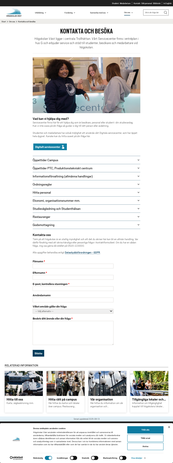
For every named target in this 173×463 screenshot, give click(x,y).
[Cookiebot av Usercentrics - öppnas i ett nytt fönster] (16, 458)
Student (115, 3)
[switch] (73, 458)
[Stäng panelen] (169, 427)
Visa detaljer (136, 458)
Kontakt (137, 3)
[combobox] (155, 12)
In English (167, 3)
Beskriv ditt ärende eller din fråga (52, 318)
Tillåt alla (145, 430)
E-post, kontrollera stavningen (50, 284)
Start (4, 21)
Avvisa (145, 446)
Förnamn (38, 261)
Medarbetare (125, 3)
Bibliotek (156, 3)
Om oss (12, 21)
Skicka (38, 353)
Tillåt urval (145, 438)
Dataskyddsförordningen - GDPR (82, 252)
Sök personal (146, 3)
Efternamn (39, 272)
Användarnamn (42, 295)
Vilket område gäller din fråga (50, 306)
